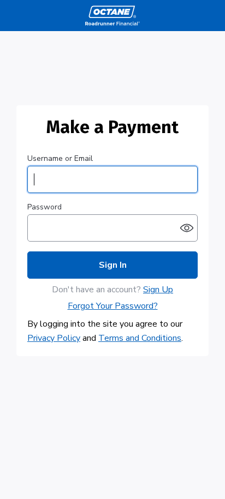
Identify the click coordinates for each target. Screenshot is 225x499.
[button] (186, 228)
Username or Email (60, 158)
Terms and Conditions (139, 338)
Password (44, 207)
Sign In (113, 265)
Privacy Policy (53, 338)
